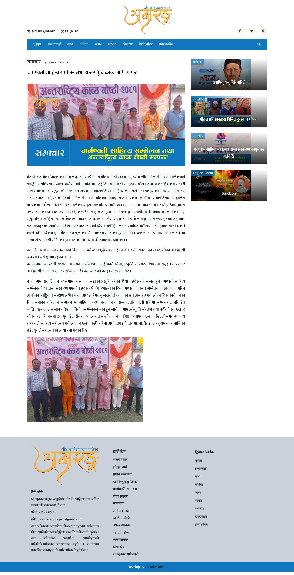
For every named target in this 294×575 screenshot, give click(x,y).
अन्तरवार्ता (54, 44)
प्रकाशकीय (166, 44)
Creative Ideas (155, 567)
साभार (112, 44)
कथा (70, 44)
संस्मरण (128, 44)
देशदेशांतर (146, 44)
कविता (84, 44)
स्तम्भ (98, 44)
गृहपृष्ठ (37, 44)
